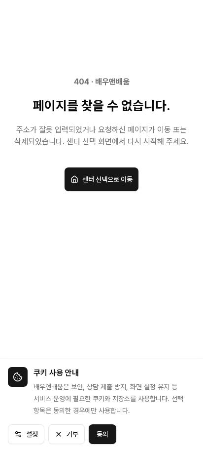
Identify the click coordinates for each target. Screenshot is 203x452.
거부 (72, 434)
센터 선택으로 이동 (107, 179)
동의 (102, 434)
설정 (32, 434)
